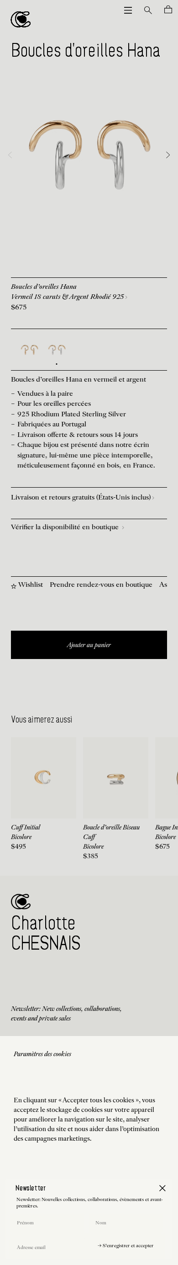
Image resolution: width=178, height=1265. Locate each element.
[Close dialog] (162, 1188)
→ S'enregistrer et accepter (125, 1246)
